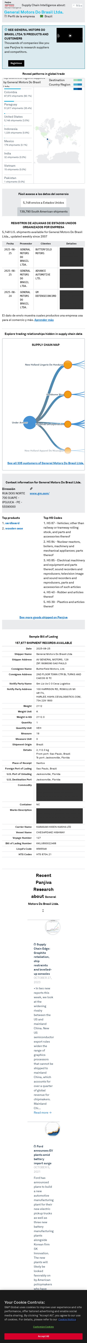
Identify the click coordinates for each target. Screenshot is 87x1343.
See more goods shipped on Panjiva (43, 617)
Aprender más (44, 320)
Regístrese (16, 63)
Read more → (43, 1112)
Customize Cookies (43, 1327)
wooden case (14, 528)
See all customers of (45, 463)
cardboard (12, 523)
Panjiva (13, 5)
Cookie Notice (67, 1319)
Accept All (43, 1336)
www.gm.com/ (39, 493)
